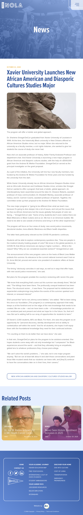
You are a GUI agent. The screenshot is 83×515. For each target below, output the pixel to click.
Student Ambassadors (38, 481)
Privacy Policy (40, 511)
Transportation (60, 475)
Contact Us (19, 468)
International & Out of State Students (38, 476)
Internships (33, 494)
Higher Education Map (37, 468)
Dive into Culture (61, 468)
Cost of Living (59, 471)
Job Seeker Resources (38, 487)
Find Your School (36, 471)
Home (21, 464)
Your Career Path (36, 484)
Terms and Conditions (52, 511)
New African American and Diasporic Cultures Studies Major (41, 376)
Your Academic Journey (39, 464)
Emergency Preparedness (59, 479)
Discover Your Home (62, 464)
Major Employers (36, 491)
